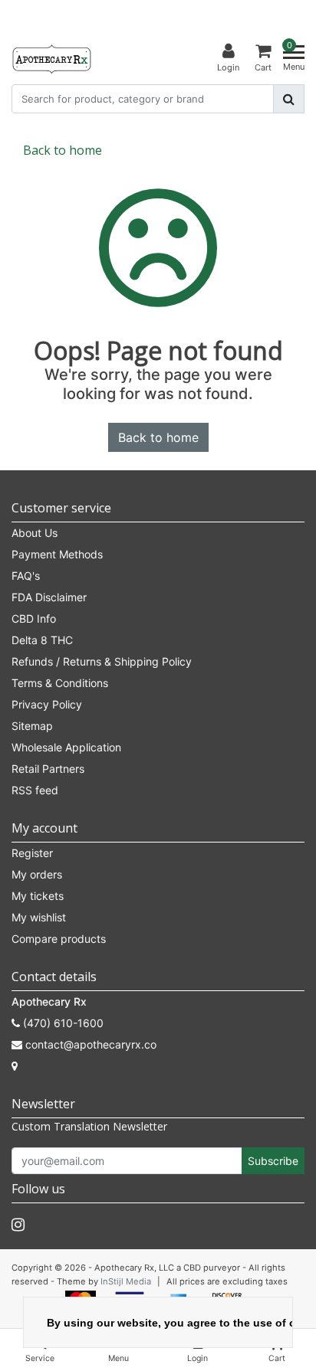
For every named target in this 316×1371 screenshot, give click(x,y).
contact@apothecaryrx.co (90, 1044)
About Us (35, 532)
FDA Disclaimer (49, 597)
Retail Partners (48, 768)
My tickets (38, 895)
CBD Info (34, 618)
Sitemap (32, 725)
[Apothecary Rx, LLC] (51, 58)
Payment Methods (57, 554)
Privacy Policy (47, 704)
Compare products (59, 938)
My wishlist (39, 917)
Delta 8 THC (42, 639)
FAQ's (26, 575)
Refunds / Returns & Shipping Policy (102, 661)
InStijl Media (125, 1281)
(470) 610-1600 (62, 1022)
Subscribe (273, 1160)
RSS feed (35, 790)
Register (32, 852)
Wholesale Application (66, 747)
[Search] (289, 99)
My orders (37, 874)
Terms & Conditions (60, 682)
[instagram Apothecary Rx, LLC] (18, 1225)
